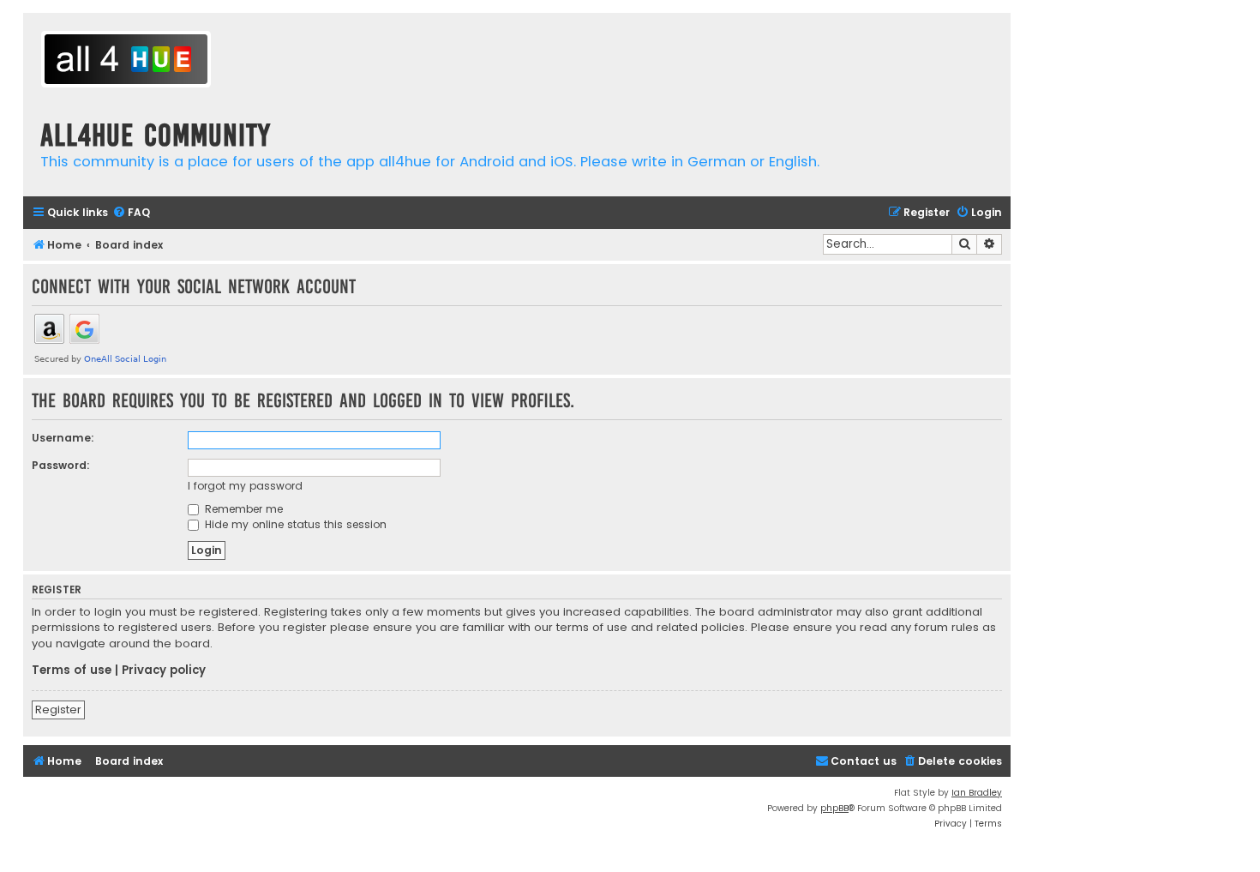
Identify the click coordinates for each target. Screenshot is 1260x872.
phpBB (834, 808)
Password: (61, 465)
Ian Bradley (976, 792)
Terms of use (71, 670)
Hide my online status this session (294, 524)
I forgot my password (245, 485)
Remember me (242, 509)
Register (58, 709)
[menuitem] (131, 213)
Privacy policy (164, 670)
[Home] (126, 61)
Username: (63, 437)
